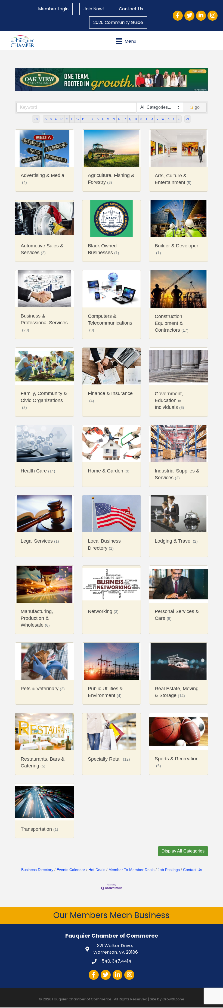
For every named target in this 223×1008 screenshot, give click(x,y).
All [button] (187, 118)
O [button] (119, 118)
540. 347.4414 (116, 961)
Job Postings (169, 870)
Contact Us (131, 9)
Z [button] (179, 118)
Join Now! (93, 9)
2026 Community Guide (118, 22)
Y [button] (174, 118)
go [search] (197, 107)
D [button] (61, 118)
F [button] (72, 118)
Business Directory (37, 870)
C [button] (56, 118)
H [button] (83, 118)
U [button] (152, 118)
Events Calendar (71, 870)
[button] (183, 851)
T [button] (146, 118)
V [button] (157, 118)
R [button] (136, 118)
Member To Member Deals (131, 870)
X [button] (168, 118)
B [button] (51, 118)
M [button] (108, 118)
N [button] (114, 118)
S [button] (141, 118)
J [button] (92, 118)
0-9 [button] (36, 118)
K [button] (98, 118)
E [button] (67, 118)
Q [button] (130, 118)
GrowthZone (173, 999)
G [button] (77, 118)
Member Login (53, 9)
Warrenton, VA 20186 (115, 948)
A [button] (46, 118)
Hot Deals (96, 870)
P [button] (125, 118)
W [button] (163, 118)
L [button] (103, 118)
